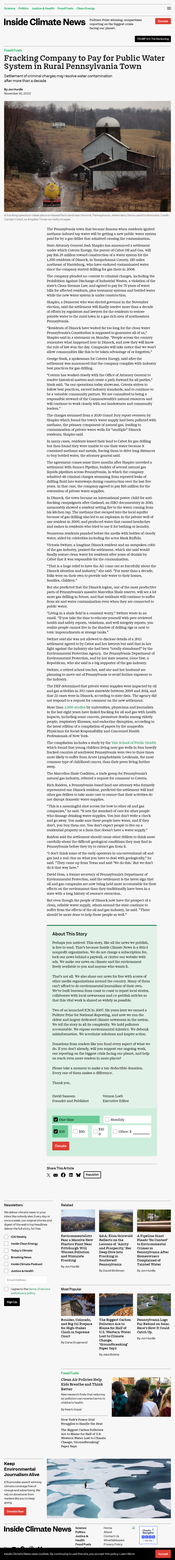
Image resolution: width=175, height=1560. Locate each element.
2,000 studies (75, 707)
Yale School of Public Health (133, 742)
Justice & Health (43, 8)
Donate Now (15, 1511)
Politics (23, 8)
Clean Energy (86, 8)
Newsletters (13, 1205)
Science (9, 8)
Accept (163, 1554)
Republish (92, 1174)
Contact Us (111, 1536)
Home (108, 1528)
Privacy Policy (113, 1544)
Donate (163, 21)
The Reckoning (153, 39)
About (108, 1532)
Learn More (126, 1554)
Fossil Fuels (65, 8)
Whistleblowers (114, 1540)
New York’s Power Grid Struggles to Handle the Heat (82, 1422)
